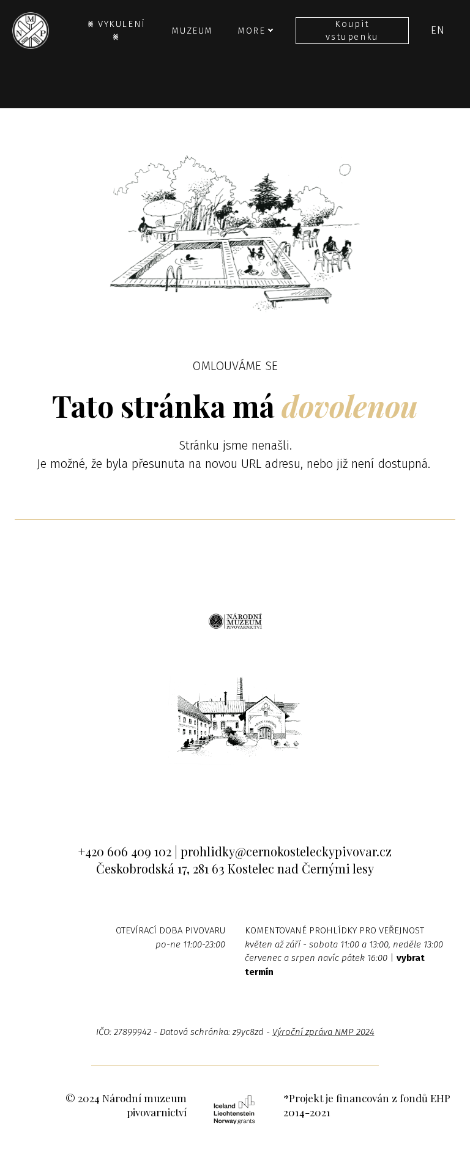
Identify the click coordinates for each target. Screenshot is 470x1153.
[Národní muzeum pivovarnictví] (30, 30)
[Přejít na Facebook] (198, 788)
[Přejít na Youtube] (272, 788)
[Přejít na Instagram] (235, 788)
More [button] (251, 30)
